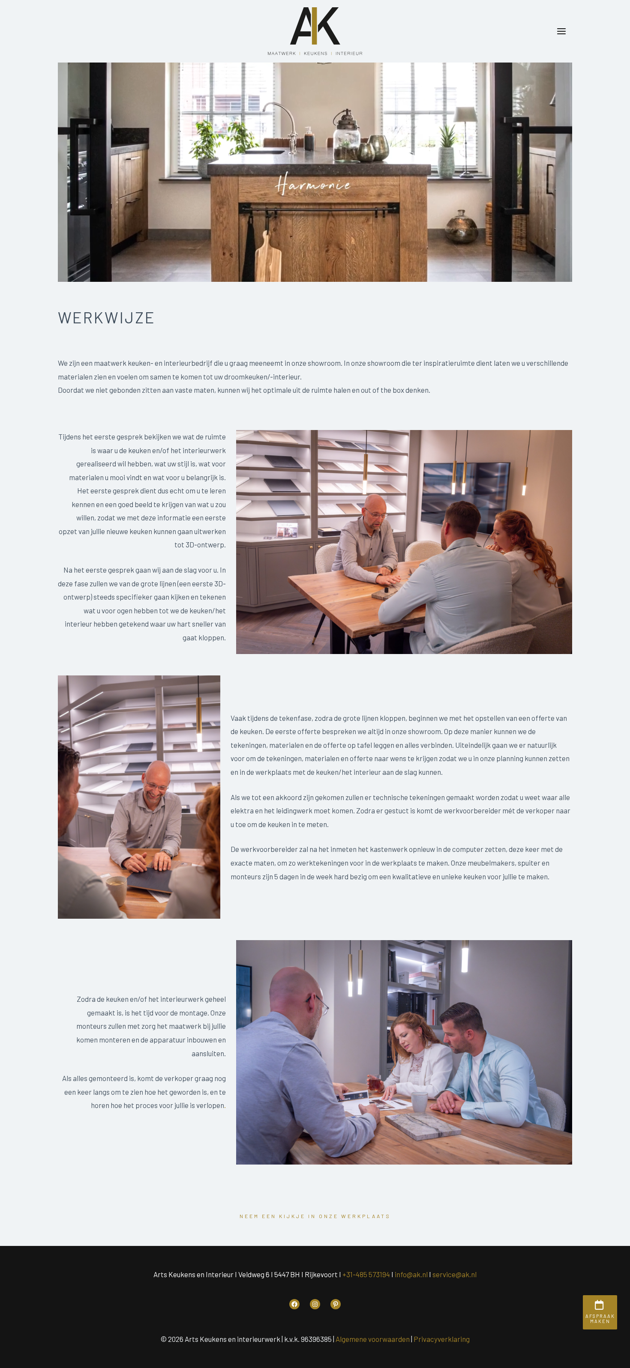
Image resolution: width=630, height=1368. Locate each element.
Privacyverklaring (442, 1339)
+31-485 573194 (366, 1274)
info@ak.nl (411, 1274)
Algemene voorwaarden (373, 1339)
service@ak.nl (454, 1274)
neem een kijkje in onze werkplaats (315, 1216)
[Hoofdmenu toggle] (562, 31)
